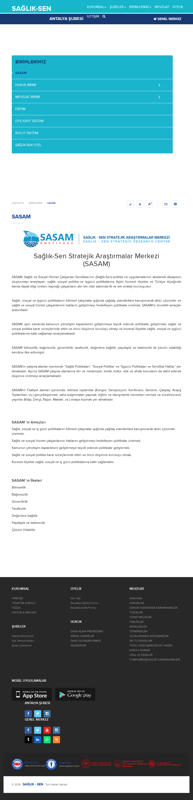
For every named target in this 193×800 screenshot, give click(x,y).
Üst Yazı (76, 598)
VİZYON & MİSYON (24, 612)
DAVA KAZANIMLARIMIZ (86, 641)
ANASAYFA (18, 203)
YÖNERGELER (138, 631)
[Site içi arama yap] (104, 16)
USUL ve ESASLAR (141, 655)
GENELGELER (138, 626)
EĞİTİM (20, 109)
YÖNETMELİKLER (140, 617)
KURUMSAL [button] (95, 7)
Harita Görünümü (23, 636)
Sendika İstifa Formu (83, 608)
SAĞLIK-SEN (31, 8)
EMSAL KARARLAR (82, 636)
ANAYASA (135, 598)
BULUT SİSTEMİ (26, 133)
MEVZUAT (162, 7)
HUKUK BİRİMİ (25, 85)
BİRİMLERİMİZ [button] (139, 7)
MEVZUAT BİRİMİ (27, 97)
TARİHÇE (17, 598)
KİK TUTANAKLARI (140, 641)
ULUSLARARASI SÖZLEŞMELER (149, 636)
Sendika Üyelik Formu (84, 603)
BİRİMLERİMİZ (36, 203)
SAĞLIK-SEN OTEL (28, 145)
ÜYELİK (178, 7)
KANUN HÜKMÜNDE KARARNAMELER (153, 608)
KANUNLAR (136, 603)
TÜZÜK (16, 608)
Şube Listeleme (22, 645)
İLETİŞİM (93, 16)
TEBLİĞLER (136, 622)
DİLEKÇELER (78, 645)
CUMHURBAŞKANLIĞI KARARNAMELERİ (154, 659)
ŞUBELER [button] (117, 7)
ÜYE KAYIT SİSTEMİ (29, 121)
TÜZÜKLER (136, 612)
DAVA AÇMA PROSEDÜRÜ (87, 631)
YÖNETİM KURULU (23, 603)
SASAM (21, 73)
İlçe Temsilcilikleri (23, 641)
